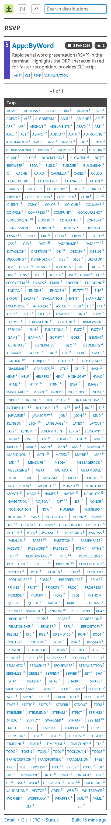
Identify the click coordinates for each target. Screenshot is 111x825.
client (14, 204)
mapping (95, 446)
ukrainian (29, 774)
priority (54, 587)
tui (23, 766)
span (28, 696)
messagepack (89, 462)
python (95, 595)
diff (81, 266)
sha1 (13, 681)
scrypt (14, 657)
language (56, 423)
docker (56, 274)
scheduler (36, 649)
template (74, 727)
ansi (18, 75)
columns (95, 204)
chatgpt (34, 188)
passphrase (92, 540)
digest (98, 266)
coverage (93, 227)
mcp (99, 454)
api (100, 118)
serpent (54, 673)
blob (30, 157)
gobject (41, 360)
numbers (93, 509)
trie (11, 766)
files (28, 313)
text (56, 735)
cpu (31, 235)
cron (61, 235)
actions (32, 110)
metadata (64, 470)
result (14, 634)
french (15, 329)
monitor (94, 485)
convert (45, 227)
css (12, 243)
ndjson (43, 501)
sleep (64, 688)
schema (59, 649)
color (52, 204)
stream (59, 712)
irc (89, 407)
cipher (13, 196)
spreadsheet (66, 696)
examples (95, 298)
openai (28, 524)
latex (78, 423)
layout (96, 423)
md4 (14, 462)
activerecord (59, 110)
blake (13, 157)
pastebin (62, 548)
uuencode (94, 782)
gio (52, 352)
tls (100, 743)
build (52, 165)
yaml (98, 798)
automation (18, 141)
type (57, 766)
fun (33, 329)
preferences (71, 579)
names (51, 493)
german (15, 352)
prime (97, 579)
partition (63, 540)
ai (27, 118)
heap (11, 376)
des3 (77, 259)
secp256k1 (57, 657)
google (66, 360)
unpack (84, 774)
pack (32, 532)
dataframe (67, 243)
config (46, 220)
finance (64, 313)
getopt (36, 352)
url (100, 774)
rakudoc (35, 610)
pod (75, 571)
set (88, 673)
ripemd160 (63, 634)
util (74, 782)
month (14, 493)
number (68, 509)
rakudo (14, 610)
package (50, 532)
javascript (42, 415)
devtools (63, 266)
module (47, 485)
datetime (41, 251)
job (63, 415)
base (52, 141)
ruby (58, 641)
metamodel (92, 470)
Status (52, 820)
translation (79, 759)
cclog (97, 173)
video (57, 790)
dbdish (77, 251)
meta (42, 470)
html (15, 384)
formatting (40, 321)
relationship (20, 626)
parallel (16, 540)
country (69, 227)
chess (77, 188)
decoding (16, 259)
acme (13, 110)
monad (71, 485)
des (63, 259)
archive (38, 126)
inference (77, 391)
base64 (68, 141)
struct (14, 720)
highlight (78, 376)
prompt (38, 595)
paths (98, 548)
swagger (54, 720)
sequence (39, 665)
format (15, 321)
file (12, 313)
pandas (96, 532)
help (26, 376)
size (32, 688)
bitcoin (97, 149)
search (34, 657)
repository (92, 626)
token (28, 751)
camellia (60, 173)
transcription (20, 759)
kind (98, 415)
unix (66, 774)
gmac (98, 352)
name (33, 493)
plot (36, 571)
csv (27, 243)
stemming (38, 712)
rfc (30, 634)
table (13, 727)
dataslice (16, 251)
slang (48, 688)
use (21, 782)
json (80, 415)
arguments (61, 126)
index (57, 391)
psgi (76, 595)
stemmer (15, 712)
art (100, 126)
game (14, 337)
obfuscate (56, 516)
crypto (96, 235)
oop (11, 524)
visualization (56, 75)
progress (94, 587)
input (14, 399)
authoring (94, 134)
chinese (96, 188)
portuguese (20, 579)
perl (65, 556)
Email (9, 820)
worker (14, 798)
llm (45, 438)
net (62, 501)
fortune (66, 321)
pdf (13, 556)
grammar (18, 368)
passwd (15, 548)
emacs (39, 282)
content (95, 220)
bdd (83, 141)
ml (30, 477)
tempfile (49, 727)
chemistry (57, 188)
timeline (15, 743)
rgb (43, 634)
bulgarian (93, 165)
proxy (59, 595)
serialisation (92, 665)
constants (70, 220)
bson (35, 165)
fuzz (79, 329)
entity (80, 290)
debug (97, 251)
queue (34, 602)
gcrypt (57, 337)
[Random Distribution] (22, 8)
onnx (97, 516)
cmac (34, 204)
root (98, 634)
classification (39, 196)
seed (99, 657)
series (35, 673)
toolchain (77, 751)
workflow (39, 798)
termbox (16, 735)
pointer (95, 571)
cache (22, 173)
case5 (80, 173)
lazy (12, 431)
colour (72, 204)
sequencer (64, 665)
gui (80, 368)
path (81, 548)
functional (56, 329)
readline (18, 618)
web (72, 790)
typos (88, 766)
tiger (97, 735)
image (95, 384)
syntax (75, 720)
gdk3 (76, 337)
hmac (98, 376)
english (58, 290)
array (83, 126)
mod (73, 477)
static (28, 704)
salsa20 (14, 649)
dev (10, 266)
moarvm (51, 477)
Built (89, 820)
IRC (36, 820)
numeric (16, 516)
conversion (19, 227)
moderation (20, 485)
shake (96, 681)
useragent (53, 782)
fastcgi (62, 305)
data (45, 243)
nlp (79, 501)
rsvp (37, 75)
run (75, 641)
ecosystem (17, 282)
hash (97, 368)
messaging (18, 470)
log (82, 438)
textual (77, 735)
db (60, 251)
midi (14, 477)
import (39, 391)
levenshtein (52, 431)
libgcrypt (94, 431)
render (48, 626)
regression (91, 618)
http (36, 384)
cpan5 (14, 235)
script (98, 649)
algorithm (46, 118)
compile (15, 212)
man (62, 446)
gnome (17, 360)
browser (16, 165)
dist (11, 274)
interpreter (19, 407)
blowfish (79, 157)
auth (74, 134)
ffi (90, 305)
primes (15, 587)
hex (60, 376)
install (33, 399)
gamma (35, 337)
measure (37, 462)
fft (101, 305)
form (98, 313)
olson (79, 516)
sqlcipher (94, 696)
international (89, 399)
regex (64, 618)
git (67, 352)
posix (45, 579)
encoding (95, 282)
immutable (17, 391)
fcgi (79, 305)
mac (98, 438)
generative (46, 345)
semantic (15, 665)
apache (84, 118)
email (56, 282)
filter (44, 313)
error (13, 298)
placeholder (91, 563)
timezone (56, 743)
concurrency (91, 212)
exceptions (17, 305)
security (80, 657)
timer (35, 743)
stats (45, 704)
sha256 (34, 681)
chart (96, 180)
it (101, 407)
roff (83, 634)
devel (26, 266)
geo (70, 345)
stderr (63, 704)
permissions (91, 556)
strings (97, 712)
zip (81, 806)
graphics (44, 368)
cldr (86, 196)
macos (14, 446)
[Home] (8, 8)
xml (82, 798)
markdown (18, 454)
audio (57, 134)
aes (100, 110)
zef (30, 806)
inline (98, 391)
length (28, 431)
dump (86, 274)
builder (70, 165)
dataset (94, 243)
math (43, 454)
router (15, 641)
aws (38, 141)
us (9, 782)
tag (30, 727)
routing (38, 641)
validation (17, 790)
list (29, 438)
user (34, 782)
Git (24, 820)
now (46, 509)
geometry (93, 345)
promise (16, 595)
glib (81, 352)
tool (58, 751)
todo (12, 751)
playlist (16, 571)
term (97, 727)
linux (13, 438)
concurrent (20, 220)
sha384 (75, 681)
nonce (96, 501)
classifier (67, 196)
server (73, 673)
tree (100, 759)
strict (78, 712)
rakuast (94, 602)
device (44, 266)
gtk (64, 368)
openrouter (70, 524)
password (38, 548)
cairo (40, 173)
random (56, 610)
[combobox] (76, 8)
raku (73, 602)
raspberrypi (81, 610)
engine (36, 290)
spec (44, 696)
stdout (81, 704)
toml (43, 751)
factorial (41, 305)
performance (39, 556)
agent (13, 118)
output (14, 532)
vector (39, 790)
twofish (39, 766)
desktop (96, 259)
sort (12, 696)
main (46, 446)
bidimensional (20, 149)
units (50, 774)
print (33, 587)
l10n (35, 423)
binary (45, 149)
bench (98, 141)
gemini (96, 337)
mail (31, 446)
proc (73, 587)
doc (38, 274)
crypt (78, 235)
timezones (80, 743)
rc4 (100, 610)
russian (95, 641)
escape (30, 298)
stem (99, 704)
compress (38, 212)
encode (73, 282)
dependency (43, 259)
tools (98, 751)
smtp (79, 688)
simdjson (15, 688)
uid (11, 774)
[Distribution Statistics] (35, 8)
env (99, 290)
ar (22, 126)
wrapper (63, 798)
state (12, 704)
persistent (17, 563)
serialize (16, 673)
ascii (11, 134)
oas (35, 516)
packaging (74, 532)
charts (13, 188)
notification (21, 509)
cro (45, 235)
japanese (16, 415)
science (79, 649)
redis (42, 618)
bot (99, 157)
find (82, 313)
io (66, 407)
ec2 (100, 274)
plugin (55, 571)
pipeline (65, 563)
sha (100, 673)
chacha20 (48, 180)
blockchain (53, 157)
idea (75, 384)
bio (81, 149)
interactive (58, 399)
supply (33, 720)
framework (92, 321)
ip (77, 407)
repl (68, 626)
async (39, 134)
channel (73, 180)
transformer (50, 759)
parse (39, 540)
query (14, 602)
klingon (15, 423)
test (38, 735)
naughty (94, 493)
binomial (65, 149)
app (10, 126)
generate (18, 345)
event (75, 298)
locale (64, 438)
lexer (75, 431)
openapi (47, 524)
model (94, 477)
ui (102, 766)
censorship (19, 180)
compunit (63, 212)
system (96, 720)
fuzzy (97, 329)
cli (27, 75)
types (73, 766)
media (61, 462)
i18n (55, 384)
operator (95, 524)
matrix (63, 454)
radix (54, 602)
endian (15, 290)
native (71, 493)
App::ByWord (33, 45)
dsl (72, 274)
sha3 (54, 681)
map (77, 446)
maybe (81, 454)
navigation (19, 501)
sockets (96, 688)
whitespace (93, 790)
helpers (43, 376)
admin (83, 110)
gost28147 (92, 360)
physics (42, 563)
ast (24, 134)
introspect (47, 407)
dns (24, 274)
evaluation (53, 298)
